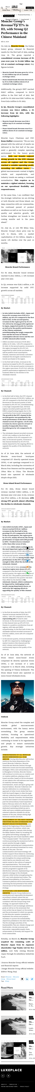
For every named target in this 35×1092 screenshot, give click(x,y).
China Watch (17, 10)
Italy (7, 981)
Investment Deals (9, 15)
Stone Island (11, 979)
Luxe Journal (25, 19)
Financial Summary (24, 15)
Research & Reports (12, 19)
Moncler (8, 977)
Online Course (17, 24)
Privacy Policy (24, 1086)
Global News (6, 10)
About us (4, 1084)
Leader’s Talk (28, 10)
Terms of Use (13, 1084)
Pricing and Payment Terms (9, 1086)
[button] (27, 573)
